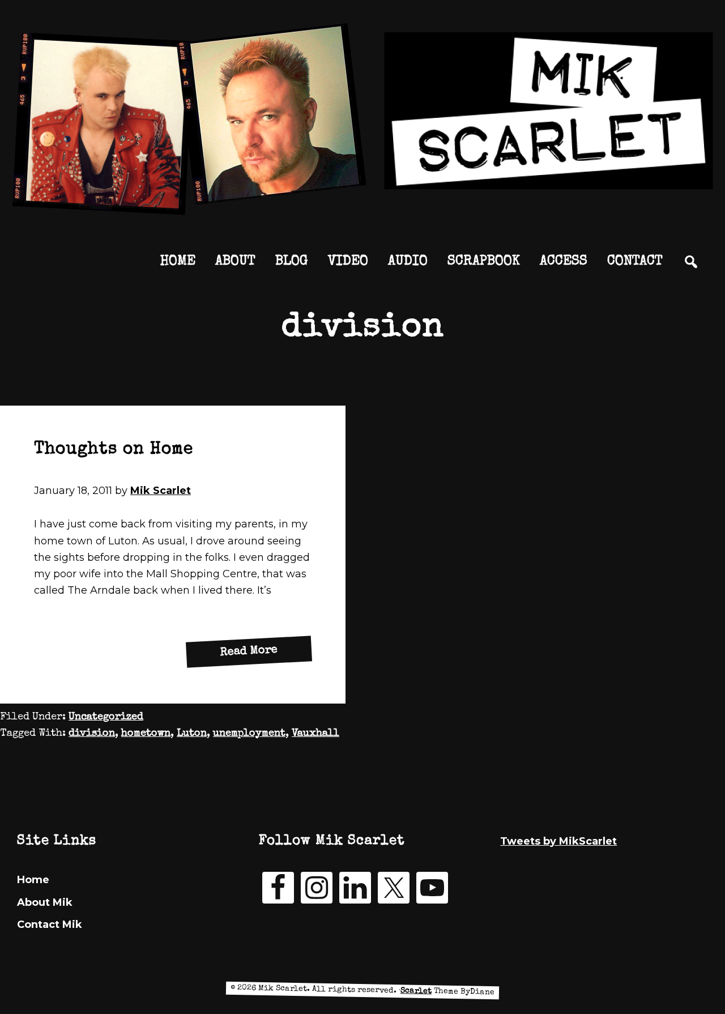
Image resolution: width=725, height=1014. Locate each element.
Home (33, 880)
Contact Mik (49, 924)
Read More (266, 654)
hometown (145, 733)
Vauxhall (315, 733)
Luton (192, 733)
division (92, 733)
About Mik (44, 902)
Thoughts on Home (113, 449)
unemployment (249, 733)
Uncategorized (106, 717)
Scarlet (416, 991)
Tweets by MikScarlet (558, 841)
